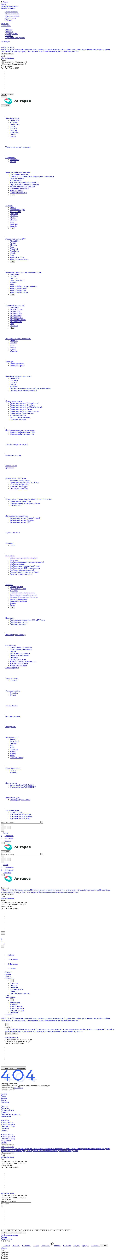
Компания (5, 1102)
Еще (12, 195)
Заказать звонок (7, 54)
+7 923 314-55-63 (7, 47)
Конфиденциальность (9, 1235)
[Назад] (12, 980)
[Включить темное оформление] (4, 96)
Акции (3, 1096)
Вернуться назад (7, 1088)
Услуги (3, 1100)
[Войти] (2, 936)
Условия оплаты (7, 1122)
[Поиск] (3, 933)
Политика (5, 1108)
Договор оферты (7, 1110)
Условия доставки (8, 1124)
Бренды (4, 1098)
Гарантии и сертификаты (10, 1114)
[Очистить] (41, 822)
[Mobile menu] (3, 875)
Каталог (4, 1094)
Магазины (5, 1120)
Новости (4, 1106)
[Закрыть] (2, 946)
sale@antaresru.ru (7, 58)
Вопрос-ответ (6, 1141)
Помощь (4, 1130)
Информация (6, 1116)
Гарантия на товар (8, 1126)
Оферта (4, 1237)
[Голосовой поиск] (3, 827)
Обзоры (4, 1143)
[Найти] (9, 827)
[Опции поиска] (2, 825)
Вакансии (4, 1112)
